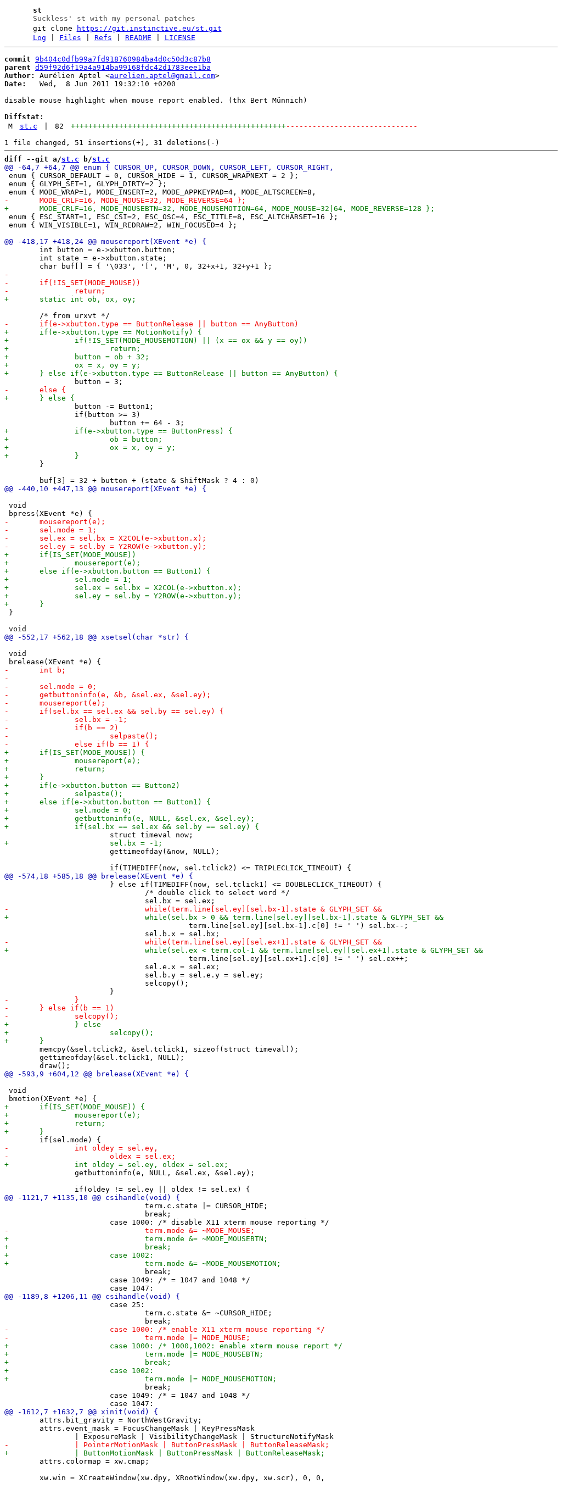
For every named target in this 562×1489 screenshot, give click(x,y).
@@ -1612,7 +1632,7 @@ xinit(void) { (81, 1412)
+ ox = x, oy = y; (72, 365)
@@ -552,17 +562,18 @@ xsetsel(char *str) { (96, 637)
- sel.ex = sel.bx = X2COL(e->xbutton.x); (105, 538)
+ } (41, 456)
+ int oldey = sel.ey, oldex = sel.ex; (116, 1164)
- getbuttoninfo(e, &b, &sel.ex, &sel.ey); (107, 695)
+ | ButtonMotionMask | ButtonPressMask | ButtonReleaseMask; (164, 1453)
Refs (103, 38)
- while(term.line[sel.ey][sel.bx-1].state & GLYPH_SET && (193, 909)
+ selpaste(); (63, 794)
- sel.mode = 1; (50, 530)
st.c (28, 126)
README (138, 38)
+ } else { (39, 398)
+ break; (87, 1247)
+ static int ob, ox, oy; (70, 299)
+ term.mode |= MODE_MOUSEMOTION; (140, 1379)
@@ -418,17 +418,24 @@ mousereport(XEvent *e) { (105, 241)
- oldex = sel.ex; (90, 1156)
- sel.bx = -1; (65, 719)
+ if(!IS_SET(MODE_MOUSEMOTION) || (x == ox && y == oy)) (155, 340)
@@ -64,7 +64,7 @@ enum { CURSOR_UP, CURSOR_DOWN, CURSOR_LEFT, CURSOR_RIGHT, (169, 167)
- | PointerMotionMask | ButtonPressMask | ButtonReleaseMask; (166, 1445)
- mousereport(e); (54, 522)
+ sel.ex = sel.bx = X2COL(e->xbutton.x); (122, 588)
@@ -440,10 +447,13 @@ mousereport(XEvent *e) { (105, 489)
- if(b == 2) (61, 728)
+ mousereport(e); (72, 563)
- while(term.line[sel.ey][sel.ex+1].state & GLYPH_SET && (193, 942)
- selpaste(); (81, 736)
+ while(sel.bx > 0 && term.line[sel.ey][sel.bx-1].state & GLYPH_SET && (223, 917)
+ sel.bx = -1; (83, 843)
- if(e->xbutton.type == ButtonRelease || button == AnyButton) (151, 324)
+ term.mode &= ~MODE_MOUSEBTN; (136, 1239)
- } (41, 1000)
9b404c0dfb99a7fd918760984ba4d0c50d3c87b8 (123, 59)
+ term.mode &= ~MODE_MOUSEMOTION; (142, 1263)
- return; (54, 291)
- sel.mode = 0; (50, 686)
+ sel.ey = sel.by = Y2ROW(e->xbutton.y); (122, 596)
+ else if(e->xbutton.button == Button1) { (107, 571)
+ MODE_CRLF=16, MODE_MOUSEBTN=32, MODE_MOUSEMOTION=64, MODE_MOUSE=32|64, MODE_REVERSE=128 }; (219, 208)
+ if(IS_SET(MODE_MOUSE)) (70, 555)
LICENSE (180, 38)
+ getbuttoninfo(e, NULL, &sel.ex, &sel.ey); (129, 818)
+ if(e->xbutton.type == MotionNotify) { (103, 332)
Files (70, 38)
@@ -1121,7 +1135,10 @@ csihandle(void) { (92, 1197)
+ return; (72, 349)
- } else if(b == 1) (59, 1008)
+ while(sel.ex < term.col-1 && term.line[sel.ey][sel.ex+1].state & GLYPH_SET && (243, 950)
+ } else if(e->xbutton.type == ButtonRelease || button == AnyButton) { (171, 373)
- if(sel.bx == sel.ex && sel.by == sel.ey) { (114, 711)
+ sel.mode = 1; (68, 579)
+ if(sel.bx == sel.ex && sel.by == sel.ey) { (131, 827)
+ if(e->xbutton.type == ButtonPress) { (118, 431)
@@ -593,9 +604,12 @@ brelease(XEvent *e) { (96, 1074)
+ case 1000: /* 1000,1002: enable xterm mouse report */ (173, 1346)
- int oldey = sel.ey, (81, 1148)
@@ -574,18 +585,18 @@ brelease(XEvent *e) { (98, 876)
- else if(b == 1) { (76, 744)
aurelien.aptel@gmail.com (162, 75)
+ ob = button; (83, 439)
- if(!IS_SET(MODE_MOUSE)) (72, 283)
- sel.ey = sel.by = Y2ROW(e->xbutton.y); (105, 546)
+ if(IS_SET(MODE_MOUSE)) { (74, 752)
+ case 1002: (79, 1255)
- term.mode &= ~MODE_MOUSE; (129, 1230)
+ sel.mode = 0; (68, 810)
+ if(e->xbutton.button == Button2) (92, 785)
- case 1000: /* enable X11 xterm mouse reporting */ (164, 1329)
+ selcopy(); (79, 1033)
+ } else (52, 1024)
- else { (35, 390)
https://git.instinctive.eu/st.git (149, 28)
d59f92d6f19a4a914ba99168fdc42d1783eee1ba (123, 67)
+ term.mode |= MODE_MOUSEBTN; (133, 1354)
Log (39, 38)
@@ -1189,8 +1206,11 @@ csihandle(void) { (92, 1296)
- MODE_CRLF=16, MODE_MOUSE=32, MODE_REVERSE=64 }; (125, 200)
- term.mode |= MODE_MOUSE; (127, 1338)
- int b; (35, 670)
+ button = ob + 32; (76, 357)
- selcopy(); (61, 1016)
